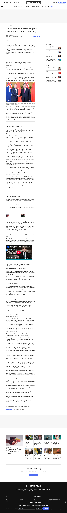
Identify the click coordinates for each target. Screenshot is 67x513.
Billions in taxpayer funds (11, 204)
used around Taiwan (16, 222)
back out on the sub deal (18, 207)
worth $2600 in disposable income (18, 157)
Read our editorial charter (41, 490)
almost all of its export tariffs (25, 78)
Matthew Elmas (11, 35)
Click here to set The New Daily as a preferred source (19, 400)
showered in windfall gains (14, 168)
